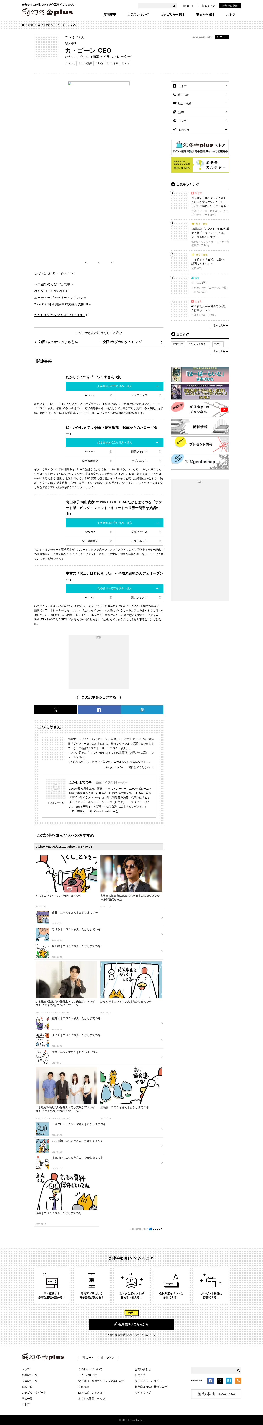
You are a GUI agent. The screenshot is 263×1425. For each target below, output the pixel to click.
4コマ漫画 (86, 63)
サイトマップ (143, 1392)
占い (218, 344)
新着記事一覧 (30, 1375)
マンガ (71, 63)
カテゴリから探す (172, 14)
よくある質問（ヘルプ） (93, 1398)
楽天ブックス (139, 395)
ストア (230, 14)
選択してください (139, 767)
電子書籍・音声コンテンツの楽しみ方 (101, 1381)
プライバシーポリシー (148, 1381)
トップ (26, 1369)
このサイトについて (90, 1369)
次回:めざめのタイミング (122, 342)
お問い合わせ (143, 1369)
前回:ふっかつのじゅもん (58, 342)
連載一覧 (27, 1386)
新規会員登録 (229, 5)
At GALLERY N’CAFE (49, 291)
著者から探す (205, 14)
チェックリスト (199, 344)
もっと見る (219, 325)
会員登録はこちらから (133, 1324)
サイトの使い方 (87, 1375)
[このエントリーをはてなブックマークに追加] (229, 1381)
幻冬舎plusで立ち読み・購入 (114, 386)
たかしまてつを (80, 782)
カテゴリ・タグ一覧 (34, 1392)
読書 (31, 24)
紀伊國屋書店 (90, 460)
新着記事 (110, 14)
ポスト (223, 36)
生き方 (182, 86)
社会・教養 (185, 103)
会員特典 (83, 1386)
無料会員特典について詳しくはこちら (132, 1334)
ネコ (126, 63)
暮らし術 (183, 94)
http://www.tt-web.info (102, 811)
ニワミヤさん (45, 24)
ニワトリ (113, 63)
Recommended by (139, 1229)
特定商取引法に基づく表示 (151, 1386)
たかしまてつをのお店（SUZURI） (59, 315)
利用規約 (140, 1375)
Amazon (90, 395)
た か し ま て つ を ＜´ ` (52, 273)
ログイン (210, 5)
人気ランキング (138, 14)
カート (190, 5)
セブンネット (139, 460)
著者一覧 (27, 1398)
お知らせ (184, 129)
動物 (100, 63)
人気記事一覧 (30, 1381)
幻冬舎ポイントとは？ (91, 1392)
